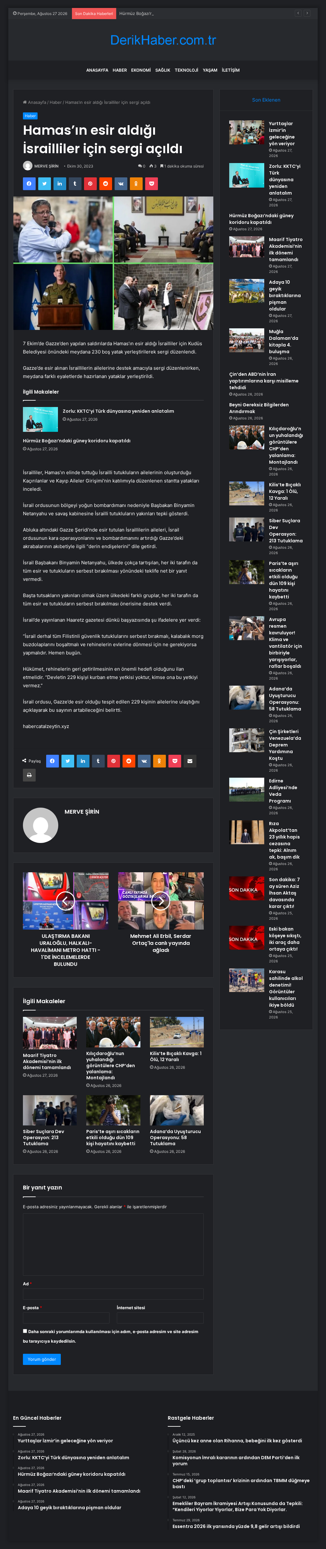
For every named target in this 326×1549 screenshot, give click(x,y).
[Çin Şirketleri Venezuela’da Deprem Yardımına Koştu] (246, 740)
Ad (27, 1283)
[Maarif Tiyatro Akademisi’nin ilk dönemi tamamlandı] (50, 1033)
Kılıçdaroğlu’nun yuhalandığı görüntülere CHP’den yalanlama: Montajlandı (110, 1065)
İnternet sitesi (131, 1307)
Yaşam (210, 70)
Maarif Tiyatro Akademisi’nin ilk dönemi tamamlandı (47, 1061)
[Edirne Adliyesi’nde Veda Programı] (246, 790)
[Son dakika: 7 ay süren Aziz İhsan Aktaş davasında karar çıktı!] (246, 888)
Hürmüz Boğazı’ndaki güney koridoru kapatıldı (164, 13)
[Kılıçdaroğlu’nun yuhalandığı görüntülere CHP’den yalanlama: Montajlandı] (113, 1032)
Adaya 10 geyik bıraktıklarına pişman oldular (285, 295)
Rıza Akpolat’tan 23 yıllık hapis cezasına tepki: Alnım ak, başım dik (284, 840)
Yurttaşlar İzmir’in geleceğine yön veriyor (282, 133)
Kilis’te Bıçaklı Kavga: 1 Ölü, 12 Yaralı (176, 1056)
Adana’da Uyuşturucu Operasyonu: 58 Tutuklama (175, 1137)
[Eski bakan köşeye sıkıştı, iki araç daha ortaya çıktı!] (246, 938)
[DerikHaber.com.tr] (163, 40)
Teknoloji (186, 70)
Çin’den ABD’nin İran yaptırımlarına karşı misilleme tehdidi (264, 381)
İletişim (231, 70)
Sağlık (162, 70)
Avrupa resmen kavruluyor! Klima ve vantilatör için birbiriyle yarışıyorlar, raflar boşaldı (285, 642)
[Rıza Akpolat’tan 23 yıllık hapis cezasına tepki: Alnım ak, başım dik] (246, 832)
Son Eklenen (266, 100)
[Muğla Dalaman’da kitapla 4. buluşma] (246, 340)
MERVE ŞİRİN (46, 166)
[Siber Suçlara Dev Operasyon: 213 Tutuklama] (50, 1110)
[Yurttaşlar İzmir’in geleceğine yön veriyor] (246, 132)
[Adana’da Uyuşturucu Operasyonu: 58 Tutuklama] (177, 1110)
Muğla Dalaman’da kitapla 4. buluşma (283, 341)
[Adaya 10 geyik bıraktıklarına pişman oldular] (246, 291)
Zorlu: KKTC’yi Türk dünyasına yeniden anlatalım (118, 411)
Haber (120, 70)
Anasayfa (97, 70)
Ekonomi (141, 70)
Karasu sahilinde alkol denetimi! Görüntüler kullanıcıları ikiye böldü (286, 988)
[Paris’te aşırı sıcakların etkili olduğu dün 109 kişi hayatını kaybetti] (113, 1110)
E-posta (32, 1307)
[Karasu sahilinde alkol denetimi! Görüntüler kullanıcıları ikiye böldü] (246, 980)
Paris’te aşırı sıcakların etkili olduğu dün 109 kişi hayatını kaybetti (112, 1137)
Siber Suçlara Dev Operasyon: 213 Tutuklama (43, 1137)
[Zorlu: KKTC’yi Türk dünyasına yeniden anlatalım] (40, 419)
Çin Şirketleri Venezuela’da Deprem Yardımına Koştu (285, 744)
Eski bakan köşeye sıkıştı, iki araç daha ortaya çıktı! (285, 939)
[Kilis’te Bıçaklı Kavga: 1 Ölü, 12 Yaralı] (177, 1032)
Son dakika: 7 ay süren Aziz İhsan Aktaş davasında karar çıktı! (284, 893)
